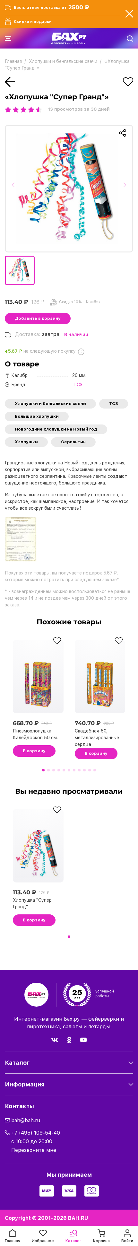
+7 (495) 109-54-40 (35, 1133)
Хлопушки (26, 441)
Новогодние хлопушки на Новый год (56, 429)
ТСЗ (113, 403)
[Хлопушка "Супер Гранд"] (69, 188)
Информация (24, 1084)
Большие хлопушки (37, 416)
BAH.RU (78, 1218)
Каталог (17, 1062)
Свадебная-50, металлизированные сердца (97, 737)
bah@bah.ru (25, 1120)
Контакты (19, 1106)
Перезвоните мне (33, 1150)
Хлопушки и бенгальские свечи (50, 403)
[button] (15, 189)
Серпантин (73, 441)
